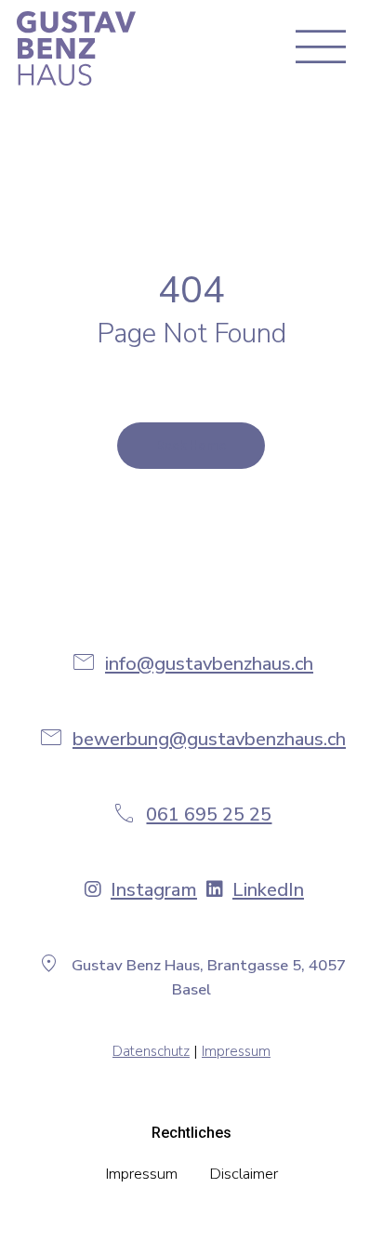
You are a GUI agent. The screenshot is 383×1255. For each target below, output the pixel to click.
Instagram (154, 890)
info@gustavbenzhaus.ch (209, 664)
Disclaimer (243, 1173)
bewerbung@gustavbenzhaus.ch (209, 740)
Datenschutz (151, 1051)
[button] (325, 48)
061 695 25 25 (208, 815)
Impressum (236, 1051)
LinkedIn (268, 890)
